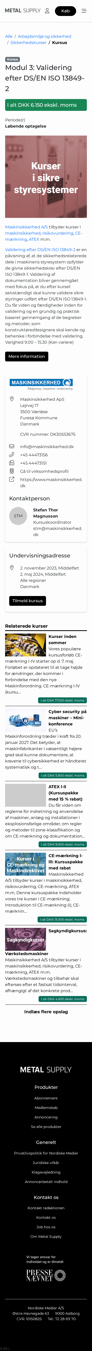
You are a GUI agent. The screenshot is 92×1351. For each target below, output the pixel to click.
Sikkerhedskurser (28, 42)
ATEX (34, 239)
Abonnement (46, 1098)
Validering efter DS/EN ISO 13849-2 (40, 249)
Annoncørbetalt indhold (46, 1181)
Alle (9, 36)
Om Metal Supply (46, 1236)
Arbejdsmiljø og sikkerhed (44, 36)
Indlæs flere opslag (46, 1011)
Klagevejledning (46, 1172)
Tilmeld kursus (28, 600)
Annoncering (46, 1117)
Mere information (26, 356)
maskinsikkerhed (23, 233)
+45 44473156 (34, 454)
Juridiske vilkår (46, 1162)
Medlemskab (46, 1107)
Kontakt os (46, 1217)
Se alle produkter (46, 1126)
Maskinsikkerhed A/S (26, 227)
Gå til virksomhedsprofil (44, 471)
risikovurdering (57, 233)
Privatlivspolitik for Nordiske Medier (46, 1153)
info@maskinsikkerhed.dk (47, 446)
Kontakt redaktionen (46, 1208)
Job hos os (46, 1227)
